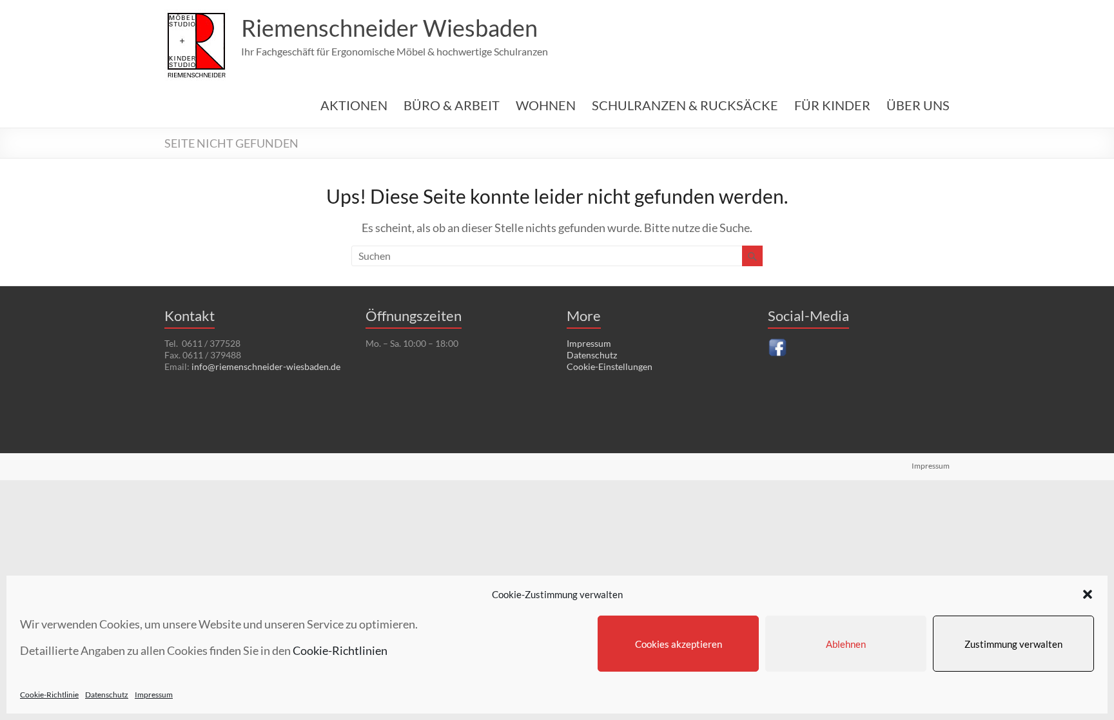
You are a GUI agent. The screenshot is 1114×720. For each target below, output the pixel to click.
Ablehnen (846, 644)
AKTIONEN (353, 105)
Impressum (154, 694)
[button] (1087, 594)
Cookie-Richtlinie (49, 694)
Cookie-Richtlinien (340, 650)
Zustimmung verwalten (1013, 644)
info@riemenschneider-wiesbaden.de (265, 366)
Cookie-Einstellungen (609, 366)
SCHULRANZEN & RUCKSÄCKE (685, 105)
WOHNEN (546, 105)
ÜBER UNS (918, 105)
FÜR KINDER (832, 105)
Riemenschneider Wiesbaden (389, 28)
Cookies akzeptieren (678, 644)
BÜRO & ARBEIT (452, 105)
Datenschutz (106, 694)
